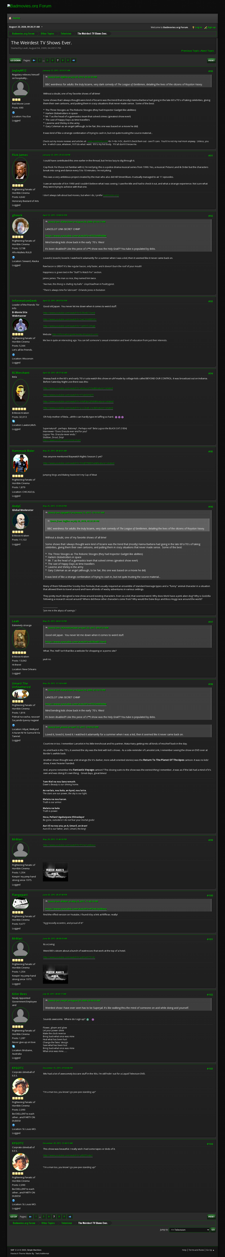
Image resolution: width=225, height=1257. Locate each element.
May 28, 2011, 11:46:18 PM (55, 839)
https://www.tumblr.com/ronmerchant (62, 440)
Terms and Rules (196, 1250)
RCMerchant (21, 373)
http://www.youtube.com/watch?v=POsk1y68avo (69, 845)
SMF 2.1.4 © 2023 (18, 1250)
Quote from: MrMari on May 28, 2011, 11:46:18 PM (73, 901)
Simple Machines (34, 1250)
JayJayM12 (19, 70)
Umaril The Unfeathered (21, 685)
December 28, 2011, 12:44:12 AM (58, 1143)
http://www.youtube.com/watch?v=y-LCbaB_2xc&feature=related (78, 408)
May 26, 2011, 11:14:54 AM (55, 683)
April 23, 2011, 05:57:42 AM (55, 372)
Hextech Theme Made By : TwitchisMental (30, 1253)
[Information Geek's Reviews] (13, 354)
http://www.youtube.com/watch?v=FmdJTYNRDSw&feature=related (78, 463)
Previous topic (190, 50)
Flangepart (20, 895)
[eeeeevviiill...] (13, 1124)
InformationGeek (24, 301)
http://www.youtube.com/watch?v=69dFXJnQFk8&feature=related (78, 401)
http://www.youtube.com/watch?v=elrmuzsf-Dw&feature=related (78, 388)
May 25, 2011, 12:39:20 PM (55, 506)
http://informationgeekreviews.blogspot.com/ (75, 334)
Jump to (164, 1229)
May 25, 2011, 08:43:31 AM (55, 450)
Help (184, 1250)
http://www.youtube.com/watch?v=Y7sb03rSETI (68, 394)
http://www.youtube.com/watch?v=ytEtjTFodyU (68, 1155)
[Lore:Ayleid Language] (13, 724)
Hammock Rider (23, 451)
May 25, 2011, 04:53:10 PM (55, 621)
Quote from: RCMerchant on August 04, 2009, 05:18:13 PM (76, 221)
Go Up (13, 1216)
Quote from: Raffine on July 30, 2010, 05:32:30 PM (72, 77)
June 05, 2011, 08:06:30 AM (55, 938)
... (44, 60)
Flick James (20, 155)
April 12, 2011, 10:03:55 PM (55, 215)
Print (211, 60)
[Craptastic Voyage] (13, 256)
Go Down (15, 60)
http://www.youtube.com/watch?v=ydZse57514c (69, 957)
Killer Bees (19, 994)
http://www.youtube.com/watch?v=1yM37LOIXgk (69, 326)
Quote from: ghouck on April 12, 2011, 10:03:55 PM (73, 727)
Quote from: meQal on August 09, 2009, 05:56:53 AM (74, 1000)
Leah (15, 621)
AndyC (16, 506)
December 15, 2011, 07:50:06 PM (58, 1068)
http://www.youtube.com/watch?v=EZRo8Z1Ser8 (69, 312)
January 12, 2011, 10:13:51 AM (56, 70)
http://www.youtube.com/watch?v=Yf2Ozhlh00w (76, 235)
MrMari (17, 839)
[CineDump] (13, 112)
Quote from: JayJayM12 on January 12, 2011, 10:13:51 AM (76, 512)
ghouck (17, 215)
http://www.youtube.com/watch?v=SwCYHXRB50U (70, 319)
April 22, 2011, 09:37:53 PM (55, 300)
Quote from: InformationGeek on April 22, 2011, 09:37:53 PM (78, 627)
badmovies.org (111, 195)
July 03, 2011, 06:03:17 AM (54, 994)
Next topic (207, 50)
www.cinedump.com (98, 141)
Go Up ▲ (210, 1250)
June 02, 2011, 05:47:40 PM (55, 894)
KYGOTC (18, 1068)
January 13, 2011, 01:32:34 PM (56, 154)
